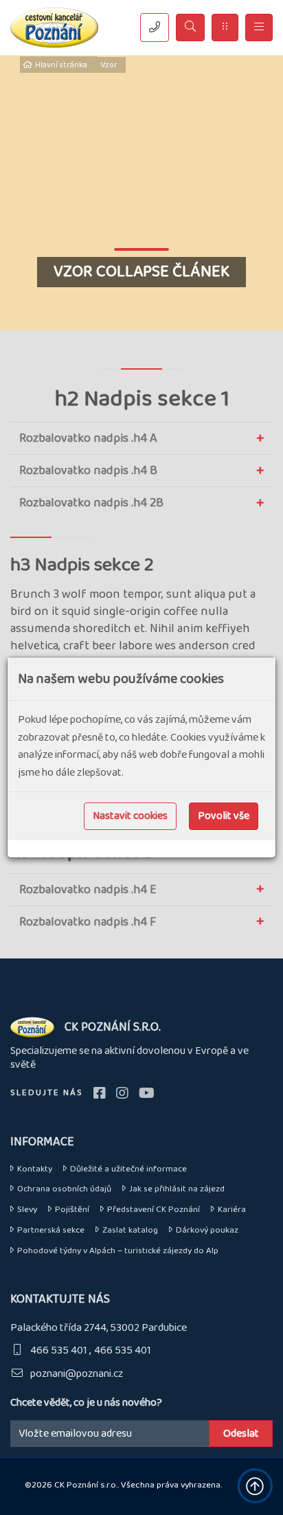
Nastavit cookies (130, 815)
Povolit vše (223, 815)
